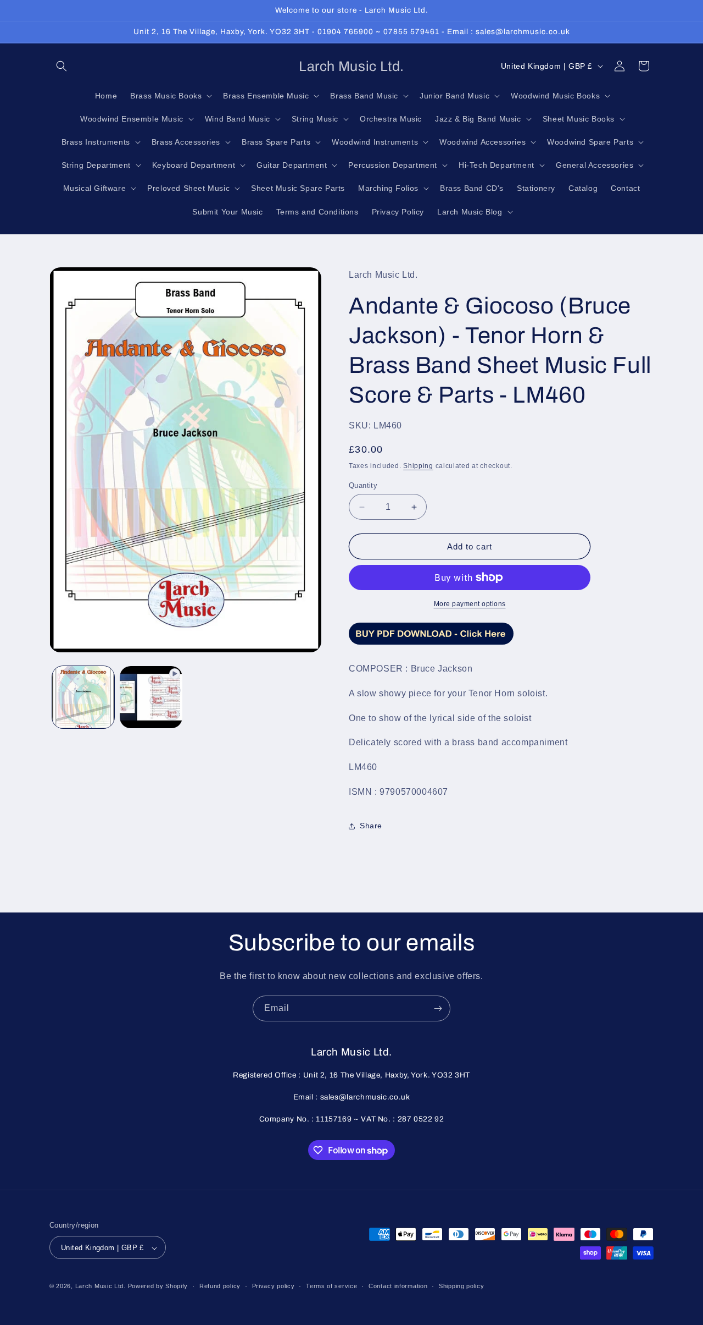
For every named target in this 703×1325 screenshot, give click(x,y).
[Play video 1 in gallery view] (151, 697)
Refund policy (220, 1286)
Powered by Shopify (158, 1286)
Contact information (398, 1286)
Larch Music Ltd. (100, 1286)
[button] (61, 66)
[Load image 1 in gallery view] (83, 697)
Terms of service (331, 1286)
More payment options (470, 604)
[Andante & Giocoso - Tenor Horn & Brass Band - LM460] (431, 643)
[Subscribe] (438, 1008)
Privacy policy (273, 1286)
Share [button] (371, 825)
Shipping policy (461, 1286)
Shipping (418, 466)
